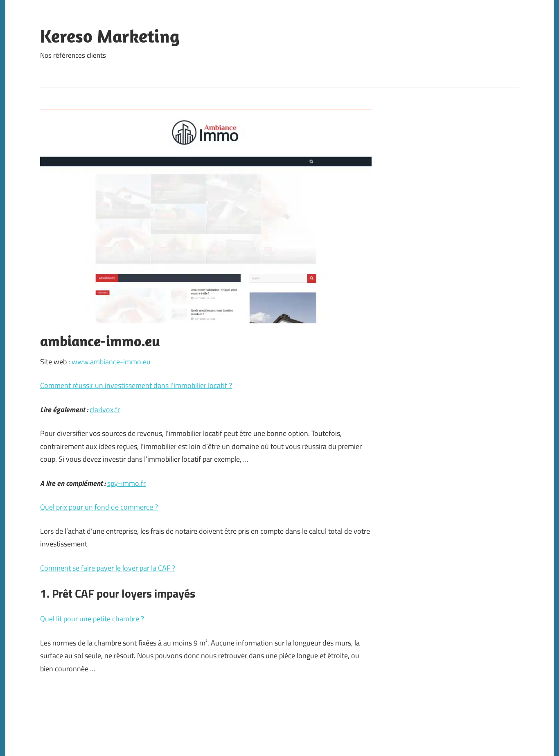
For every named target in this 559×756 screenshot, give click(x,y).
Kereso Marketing (110, 36)
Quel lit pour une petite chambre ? (92, 618)
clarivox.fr (105, 409)
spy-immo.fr (126, 483)
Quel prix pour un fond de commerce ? (99, 506)
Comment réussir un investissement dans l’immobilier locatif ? (136, 385)
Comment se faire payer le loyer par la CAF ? (107, 567)
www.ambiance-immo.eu (111, 361)
